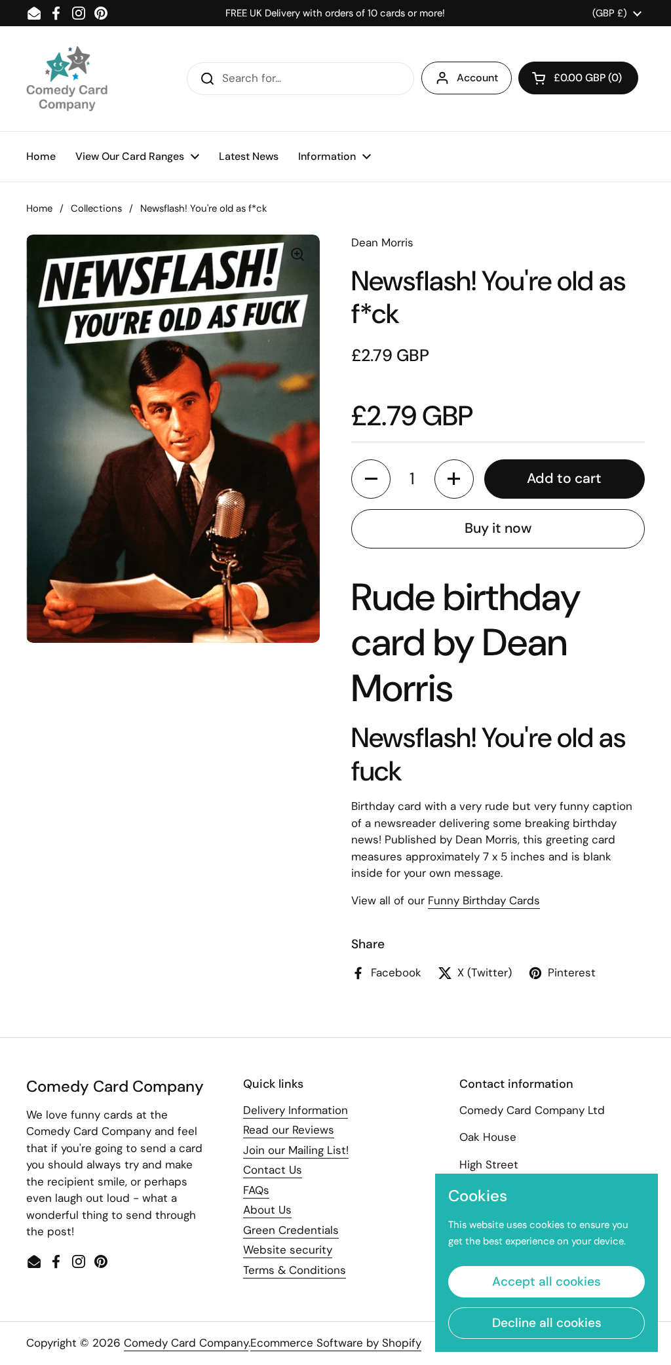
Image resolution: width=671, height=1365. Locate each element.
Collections (96, 208)
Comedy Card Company (186, 1343)
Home (39, 208)
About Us (267, 1209)
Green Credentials (291, 1230)
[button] (578, 78)
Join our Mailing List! (296, 1150)
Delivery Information (295, 1110)
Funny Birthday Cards (484, 900)
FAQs (256, 1190)
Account (477, 78)
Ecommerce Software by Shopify (335, 1343)
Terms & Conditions (294, 1270)
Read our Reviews (288, 1130)
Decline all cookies (547, 1323)
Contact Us (272, 1170)
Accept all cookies (546, 1281)
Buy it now (498, 528)
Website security (287, 1249)
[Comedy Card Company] (66, 78)
